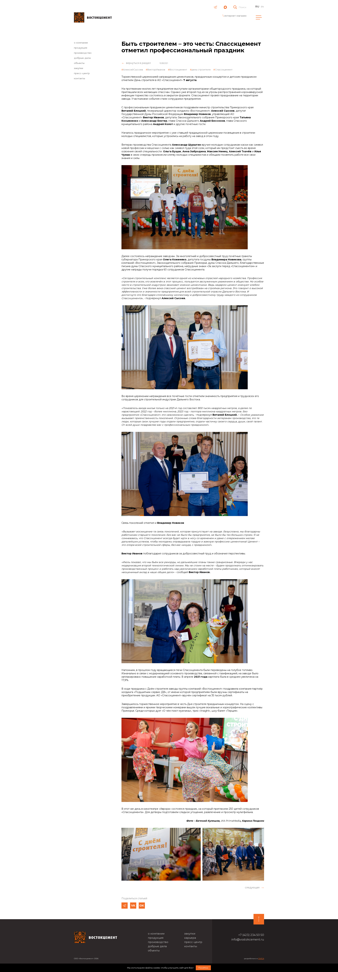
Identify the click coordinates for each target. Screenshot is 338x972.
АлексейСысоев (133, 69)
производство (83, 52)
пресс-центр (82, 73)
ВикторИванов (156, 69)
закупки (78, 68)
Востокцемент (178, 69)
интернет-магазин (235, 15)
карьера (190, 937)
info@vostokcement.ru (247, 939)
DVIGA (261, 958)
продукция (80, 47)
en (262, 6)
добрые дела (82, 58)
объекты (79, 63)
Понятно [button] (203, 967)
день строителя (201, 69)
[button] (254, 887)
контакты (79, 78)
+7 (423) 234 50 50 (251, 935)
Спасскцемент (224, 69)
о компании (81, 42)
